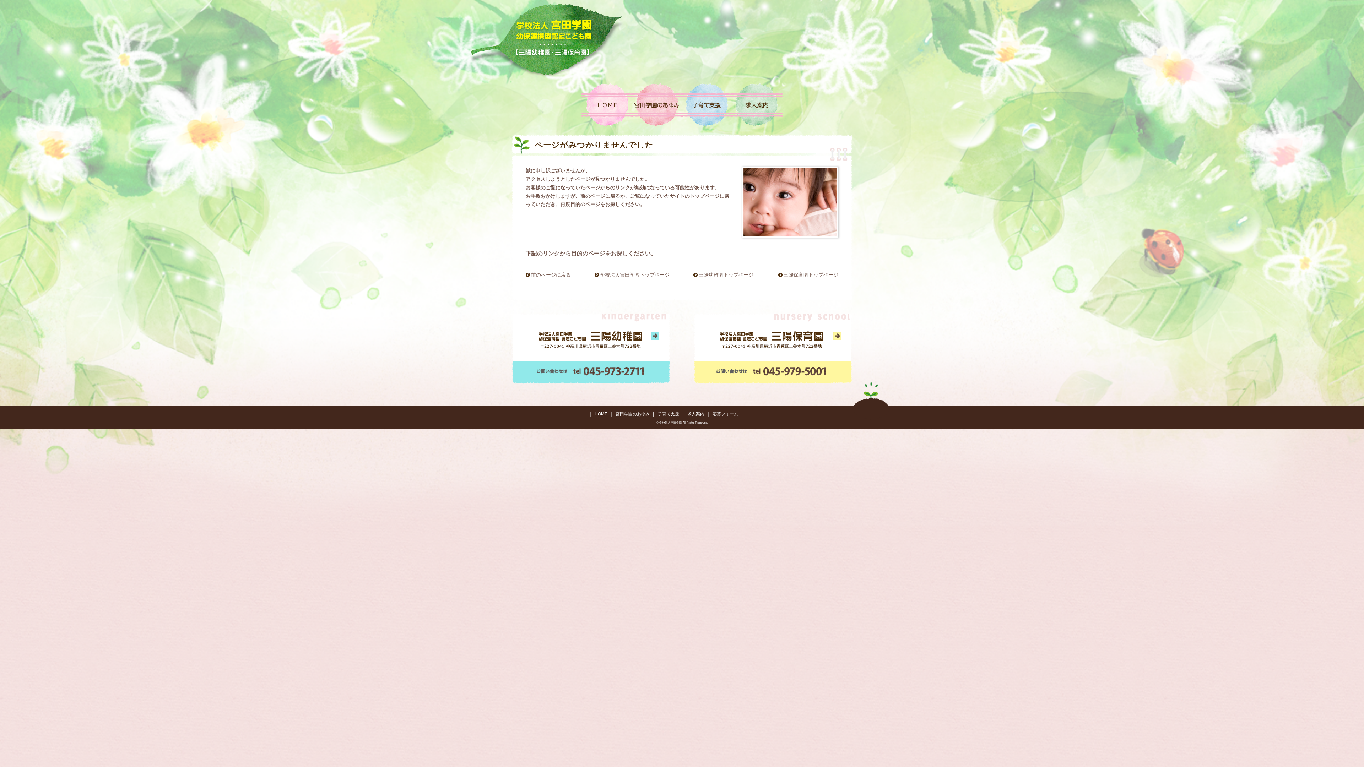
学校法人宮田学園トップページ (635, 275)
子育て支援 (668, 414)
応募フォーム (725, 414)
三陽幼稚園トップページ (726, 275)
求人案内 (695, 414)
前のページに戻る (551, 275)
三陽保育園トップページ (811, 275)
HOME (601, 414)
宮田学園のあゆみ (633, 414)
